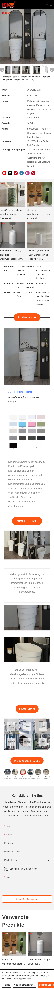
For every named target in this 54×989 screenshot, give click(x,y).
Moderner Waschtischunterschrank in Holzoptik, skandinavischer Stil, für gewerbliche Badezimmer (39, 215)
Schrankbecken (20, 392)
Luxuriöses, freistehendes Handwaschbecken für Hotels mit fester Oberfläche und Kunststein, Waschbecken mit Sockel (39, 255)
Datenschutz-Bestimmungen (19, 978)
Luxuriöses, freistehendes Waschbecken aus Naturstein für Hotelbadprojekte (12, 215)
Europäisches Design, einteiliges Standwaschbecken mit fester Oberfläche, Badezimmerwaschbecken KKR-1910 (12, 255)
